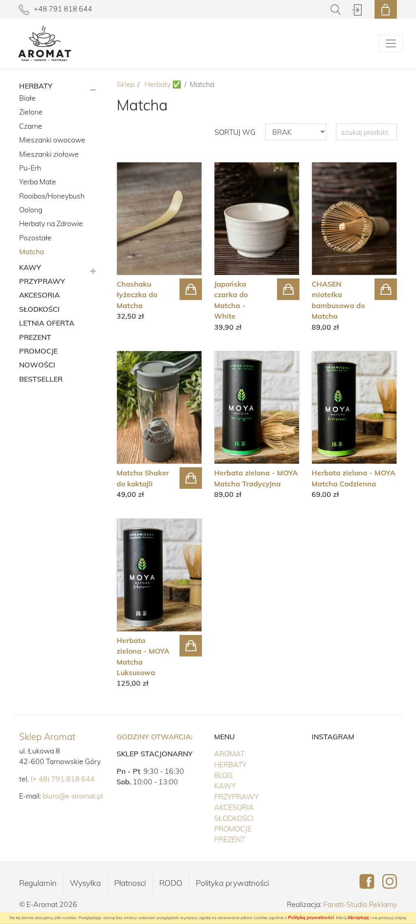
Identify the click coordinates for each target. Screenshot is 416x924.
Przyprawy (253, 796)
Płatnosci (130, 883)
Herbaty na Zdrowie (51, 223)
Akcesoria (251, 807)
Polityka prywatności (232, 883)
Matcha (31, 251)
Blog (223, 775)
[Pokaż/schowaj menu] (391, 43)
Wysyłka (85, 883)
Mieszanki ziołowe (49, 153)
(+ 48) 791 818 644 (62, 778)
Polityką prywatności (311, 917)
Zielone (31, 111)
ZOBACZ (142, 286)
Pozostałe (35, 237)
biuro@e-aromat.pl (73, 795)
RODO (170, 883)
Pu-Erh (30, 167)
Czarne (30, 125)
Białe (27, 97)
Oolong (30, 209)
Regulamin (37, 883)
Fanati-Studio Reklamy (360, 904)
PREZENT (246, 839)
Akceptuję (358, 917)
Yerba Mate (37, 181)
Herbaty (247, 764)
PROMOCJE (249, 828)
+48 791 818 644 (62, 8)
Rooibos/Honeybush (51, 195)
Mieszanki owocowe (52, 139)
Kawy (242, 785)
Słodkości (250, 818)
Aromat (246, 753)
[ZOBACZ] (159, 218)
